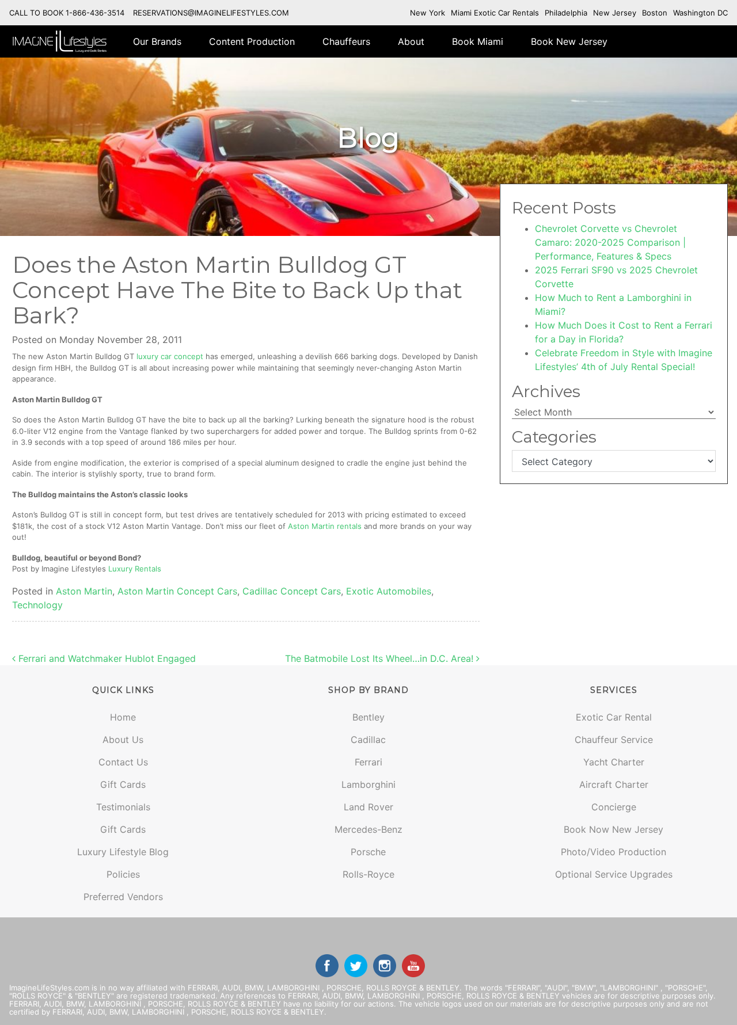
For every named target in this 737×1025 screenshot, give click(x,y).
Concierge (613, 807)
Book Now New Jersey (613, 829)
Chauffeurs (346, 41)
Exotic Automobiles (388, 591)
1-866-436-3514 (95, 12)
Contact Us (123, 762)
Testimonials (123, 807)
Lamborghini (368, 784)
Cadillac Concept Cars (291, 591)
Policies (123, 874)
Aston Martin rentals (325, 526)
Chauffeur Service (614, 739)
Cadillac (368, 739)
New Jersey (614, 12)
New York (427, 12)
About (411, 41)
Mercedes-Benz (368, 829)
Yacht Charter (613, 762)
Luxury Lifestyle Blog (123, 852)
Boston (654, 12)
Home (123, 717)
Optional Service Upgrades (614, 874)
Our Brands (157, 41)
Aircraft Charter (613, 784)
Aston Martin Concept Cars (177, 591)
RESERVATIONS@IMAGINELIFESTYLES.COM (211, 12)
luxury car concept (169, 356)
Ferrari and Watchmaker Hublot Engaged (106, 658)
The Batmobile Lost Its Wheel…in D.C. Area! (380, 658)
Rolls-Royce (368, 874)
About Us (122, 739)
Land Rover (368, 807)
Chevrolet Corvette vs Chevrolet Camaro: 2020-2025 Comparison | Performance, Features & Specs (610, 242)
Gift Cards (123, 784)
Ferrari (368, 762)
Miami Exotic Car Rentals (495, 12)
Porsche (368, 852)
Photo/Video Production (613, 852)
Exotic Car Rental (614, 717)
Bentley (368, 717)
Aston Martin (84, 591)
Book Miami (477, 41)
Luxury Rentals (134, 568)
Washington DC (700, 12)
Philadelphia (566, 12)
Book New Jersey (569, 41)
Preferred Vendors (123, 896)
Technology (37, 605)
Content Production (252, 41)
